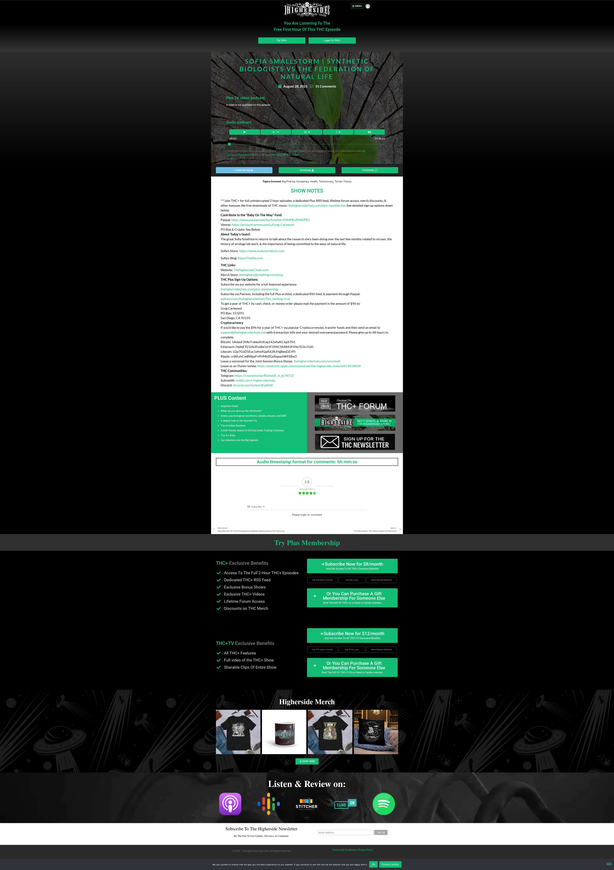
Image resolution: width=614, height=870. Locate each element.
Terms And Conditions (344, 849)
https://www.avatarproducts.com (261, 251)
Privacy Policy (365, 849)
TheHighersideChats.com (251, 270)
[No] (609, 864)
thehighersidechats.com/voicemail (317, 361)
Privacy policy (390, 864)
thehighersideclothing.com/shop (261, 275)
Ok (373, 864)
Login (231, 158)
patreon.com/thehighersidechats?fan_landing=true (255, 299)
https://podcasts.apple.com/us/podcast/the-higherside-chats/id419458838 (309, 366)
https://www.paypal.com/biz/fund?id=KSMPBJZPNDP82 (270, 220)
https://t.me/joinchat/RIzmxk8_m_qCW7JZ (264, 375)
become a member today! (284, 154)
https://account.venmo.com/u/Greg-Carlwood (263, 224)
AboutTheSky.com (250, 258)
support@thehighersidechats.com (244, 332)
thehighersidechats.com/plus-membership (317, 205)
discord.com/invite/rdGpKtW (253, 385)
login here (297, 151)
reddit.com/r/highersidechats (256, 380)
